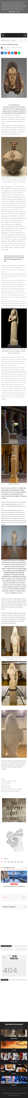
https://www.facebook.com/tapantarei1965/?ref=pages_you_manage (21, 950)
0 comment (6, 49)
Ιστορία (14, 1050)
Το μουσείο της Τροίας (14, 886)
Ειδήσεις (14, 1085)
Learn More (12, 11)
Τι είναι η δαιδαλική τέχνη (9, 44)
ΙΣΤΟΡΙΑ (14, 40)
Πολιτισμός (14, 1061)
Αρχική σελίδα (6, 40)
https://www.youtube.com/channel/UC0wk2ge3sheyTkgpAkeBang (7, 950)
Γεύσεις (14, 1073)
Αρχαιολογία (14, 1038)
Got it (18, 11)
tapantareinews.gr (15, 1095)
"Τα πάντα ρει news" (17, 1093)
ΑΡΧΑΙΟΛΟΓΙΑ (14, 884)
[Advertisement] (14, 23)
